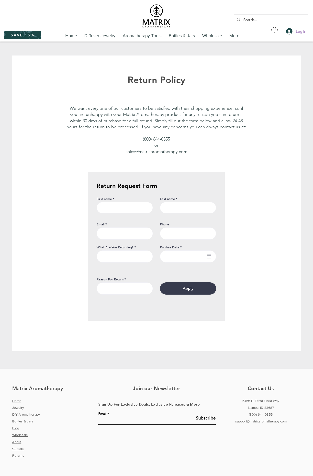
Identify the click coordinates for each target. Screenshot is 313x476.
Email (100, 224)
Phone (164, 224)
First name (104, 198)
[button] (22, 35)
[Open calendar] (209, 256)
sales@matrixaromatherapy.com (156, 151)
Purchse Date (171, 247)
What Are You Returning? (115, 247)
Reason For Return (110, 279)
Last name (167, 198)
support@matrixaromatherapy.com (261, 421)
